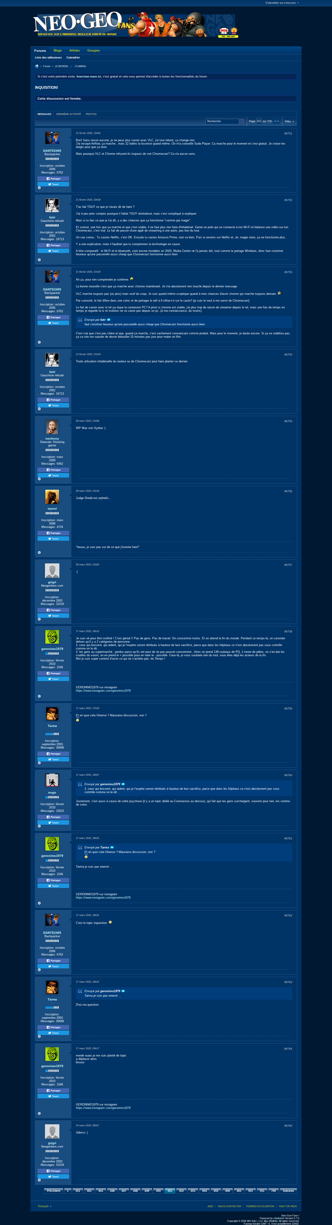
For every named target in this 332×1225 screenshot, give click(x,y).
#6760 (288, 775)
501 (250, 1190)
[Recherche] (241, 121)
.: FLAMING (79, 66)
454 (204, 1190)
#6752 (288, 200)
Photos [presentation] (91, 114)
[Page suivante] (278, 121)
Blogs (58, 50)
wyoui (52, 508)
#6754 (288, 354)
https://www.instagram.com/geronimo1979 (103, 690)
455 (216, 1190)
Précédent (53, 1190)
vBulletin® (279, 1218)
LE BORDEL (62, 66)
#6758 (288, 631)
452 (181, 1190)
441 (100, 1190)
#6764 (288, 1048)
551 (262, 1190)
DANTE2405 (52, 150)
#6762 (288, 915)
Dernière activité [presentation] (68, 114)
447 (124, 1190)
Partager (55, 178)
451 (170, 1190)
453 (193, 1190)
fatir (52, 217)
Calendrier (73, 57)
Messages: (48, 172)
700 (273, 1190)
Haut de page (288, 1206)
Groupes (93, 50)
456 (227, 1190)
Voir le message (108, 320)
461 (239, 1190)
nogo (52, 792)
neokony (52, 438)
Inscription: (47, 165)
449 (147, 1190)
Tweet (54, 184)
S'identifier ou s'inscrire (280, 3)
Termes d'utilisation (260, 1206)
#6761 (288, 838)
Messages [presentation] (44, 114)
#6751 (288, 133)
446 (112, 1190)
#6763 (288, 982)
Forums (40, 50)
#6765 (288, 1125)
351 (77, 1190)
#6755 (288, 421)
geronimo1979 (52, 649)
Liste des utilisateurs (48, 57)
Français (43, 1206)
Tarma (52, 726)
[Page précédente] (274, 121)
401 (89, 1190)
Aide (210, 1206)
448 (135, 1190)
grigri (52, 582)
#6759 (288, 708)
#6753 (288, 272)
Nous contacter (229, 1206)
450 (158, 1190)
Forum (46, 66)
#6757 (288, 565)
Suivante (288, 1190)
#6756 (288, 491)
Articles (74, 50)
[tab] (44, 114)
